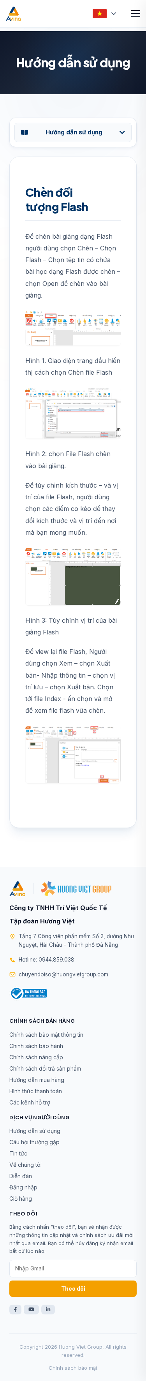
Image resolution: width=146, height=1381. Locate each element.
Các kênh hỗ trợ (29, 1102)
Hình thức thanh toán (35, 1091)
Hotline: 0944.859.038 (46, 959)
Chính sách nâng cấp (36, 1057)
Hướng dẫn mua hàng (36, 1079)
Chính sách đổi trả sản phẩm (45, 1068)
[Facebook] (15, 1309)
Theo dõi (73, 1288)
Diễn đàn (20, 1176)
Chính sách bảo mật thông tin (46, 1034)
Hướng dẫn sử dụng (34, 1130)
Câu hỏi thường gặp (34, 1142)
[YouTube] (31, 1309)
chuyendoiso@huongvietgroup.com (63, 974)
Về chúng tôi (25, 1164)
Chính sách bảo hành (36, 1046)
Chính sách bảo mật (73, 1368)
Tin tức (18, 1153)
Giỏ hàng (20, 1198)
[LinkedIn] (48, 1309)
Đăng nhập (23, 1187)
